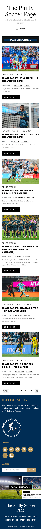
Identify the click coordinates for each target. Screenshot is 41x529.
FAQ (29, 516)
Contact (14, 516)
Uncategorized (23, 75)
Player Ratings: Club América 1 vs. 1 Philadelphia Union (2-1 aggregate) (20, 249)
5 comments (26, 256)
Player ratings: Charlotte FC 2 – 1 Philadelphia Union (20, 136)
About (35, 516)
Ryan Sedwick (18, 85)
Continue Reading (10, 97)
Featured (6, 131)
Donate (6, 516)
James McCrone (19, 371)
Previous (6, 390)
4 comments (26, 315)
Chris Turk (16, 141)
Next (36, 390)
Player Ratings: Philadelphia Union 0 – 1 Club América (17, 366)
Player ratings (9, 75)
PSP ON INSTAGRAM (20, 487)
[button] (20, 29)
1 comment (27, 85)
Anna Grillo (18, 256)
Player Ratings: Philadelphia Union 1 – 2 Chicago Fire (17, 192)
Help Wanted (20, 520)
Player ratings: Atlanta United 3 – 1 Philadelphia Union (20, 309)
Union (28, 131)
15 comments (30, 197)
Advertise (22, 516)
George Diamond (20, 197)
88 (31, 390)
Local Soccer (31, 520)
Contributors (9, 520)
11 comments (24, 141)
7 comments (29, 371)
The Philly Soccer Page (20, 10)
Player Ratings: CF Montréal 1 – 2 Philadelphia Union (20, 80)
